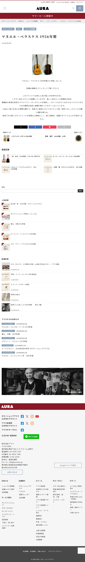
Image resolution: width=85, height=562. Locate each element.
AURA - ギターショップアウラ (45, 559)
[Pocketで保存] (49, 127)
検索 (3, 187)
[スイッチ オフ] (73, 8)
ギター (19, 29)
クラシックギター (8, 29)
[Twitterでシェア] (21, 127)
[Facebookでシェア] (35, 127)
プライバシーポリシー (55, 551)
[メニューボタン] (5, 8)
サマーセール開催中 (42, 15)
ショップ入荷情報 (30, 29)
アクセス (80, 2)
